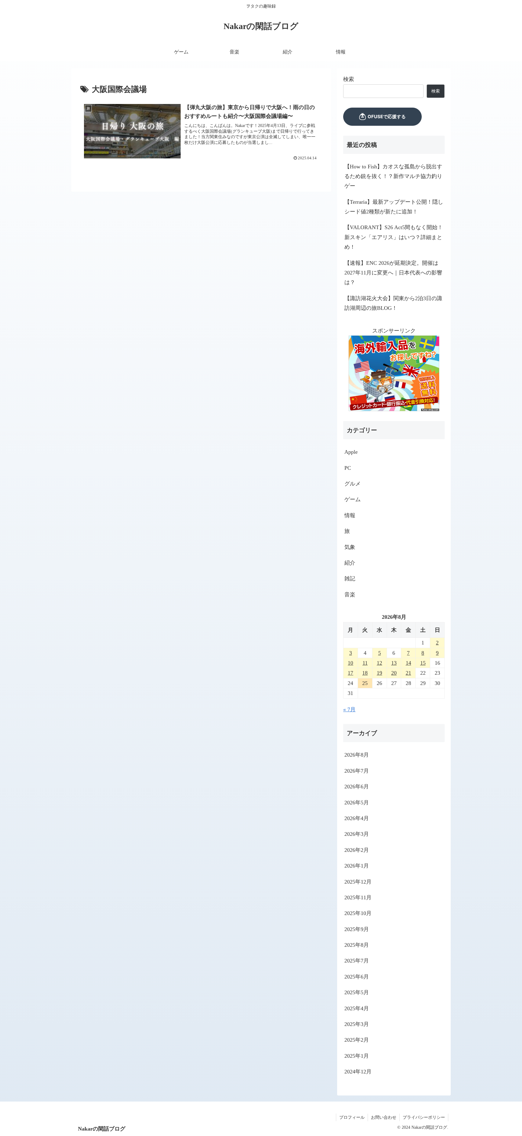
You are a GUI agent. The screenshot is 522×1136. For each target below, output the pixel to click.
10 (350, 663)
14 (408, 663)
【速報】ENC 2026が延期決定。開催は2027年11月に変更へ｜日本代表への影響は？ (393, 273)
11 (365, 663)
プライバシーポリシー (424, 1117)
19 (379, 673)
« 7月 (349, 709)
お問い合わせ (383, 1117)
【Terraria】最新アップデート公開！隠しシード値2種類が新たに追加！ (393, 207)
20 (394, 673)
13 (394, 663)
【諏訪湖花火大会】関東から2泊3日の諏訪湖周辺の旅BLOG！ (393, 303)
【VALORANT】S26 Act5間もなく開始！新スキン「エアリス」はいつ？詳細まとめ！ (393, 237)
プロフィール (352, 1117)
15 (423, 663)
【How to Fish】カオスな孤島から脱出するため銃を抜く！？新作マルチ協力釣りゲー (393, 176)
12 (379, 663)
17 (350, 673)
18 (365, 673)
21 (408, 673)
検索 (348, 79)
